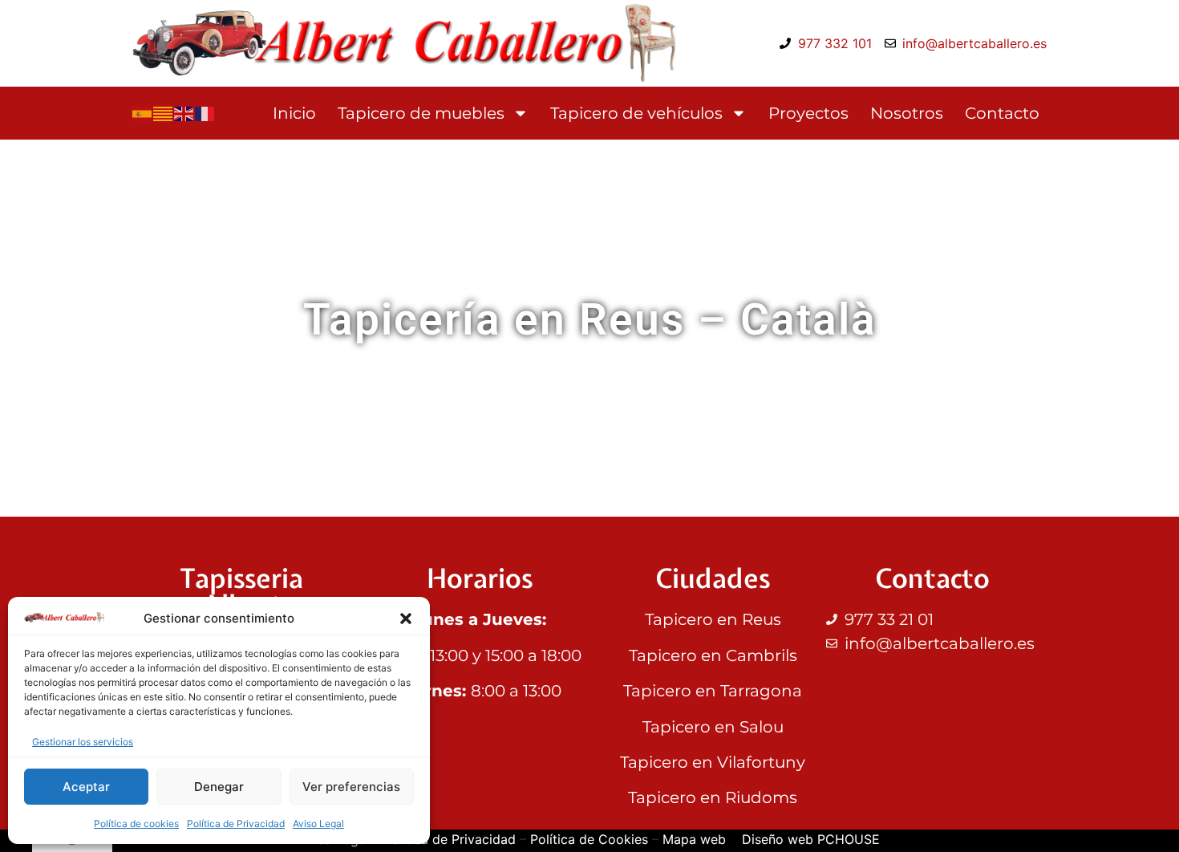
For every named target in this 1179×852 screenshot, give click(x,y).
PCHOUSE (848, 839)
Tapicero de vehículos (636, 113)
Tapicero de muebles (421, 113)
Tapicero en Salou (713, 726)
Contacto (1002, 113)
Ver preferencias (351, 786)
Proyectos (808, 113)
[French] (205, 113)
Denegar (219, 786)
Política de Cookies (589, 839)
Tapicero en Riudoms (712, 797)
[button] (406, 619)
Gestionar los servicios (82, 742)
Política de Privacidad (236, 824)
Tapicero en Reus (713, 619)
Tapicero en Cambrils (713, 655)
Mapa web (694, 839)
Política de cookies (136, 824)
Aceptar (86, 786)
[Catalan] (163, 113)
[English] (184, 113)
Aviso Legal (318, 824)
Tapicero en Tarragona (712, 690)
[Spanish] (142, 113)
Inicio (294, 113)
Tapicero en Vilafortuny (712, 762)
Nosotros (906, 113)
